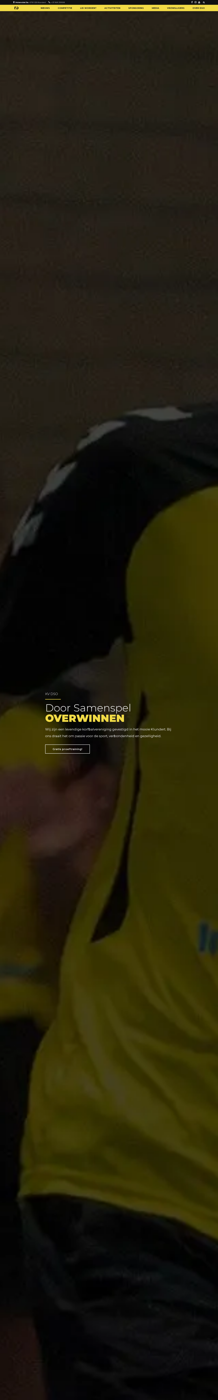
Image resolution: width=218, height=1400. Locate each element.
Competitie (65, 8)
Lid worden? (88, 8)
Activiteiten (112, 8)
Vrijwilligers (175, 8)
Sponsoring (136, 8)
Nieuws (45, 8)
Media (155, 8)
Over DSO (198, 8)
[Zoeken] (204, 2)
